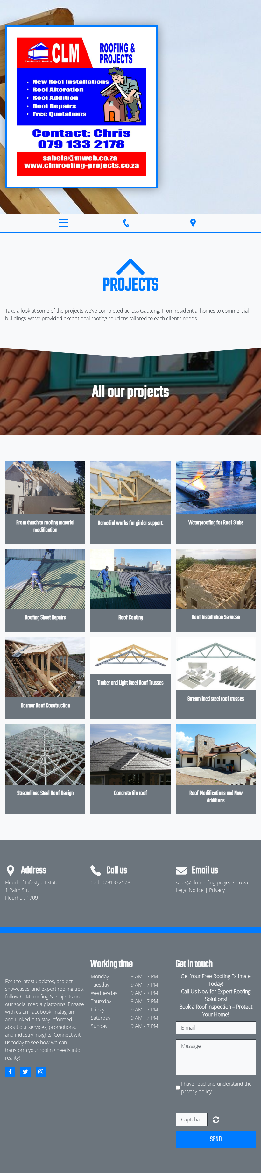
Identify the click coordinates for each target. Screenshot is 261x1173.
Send (216, 1139)
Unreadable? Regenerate (216, 1119)
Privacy (217, 890)
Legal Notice (190, 890)
